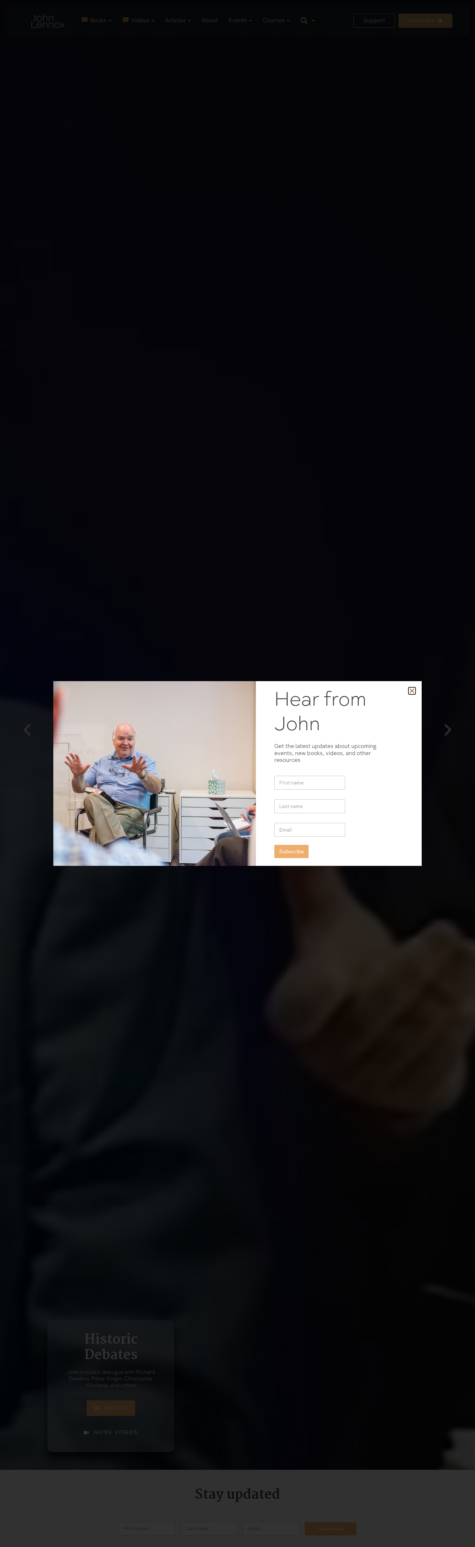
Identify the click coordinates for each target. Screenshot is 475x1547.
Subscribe (291, 851)
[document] (237, 773)
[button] (412, 691)
